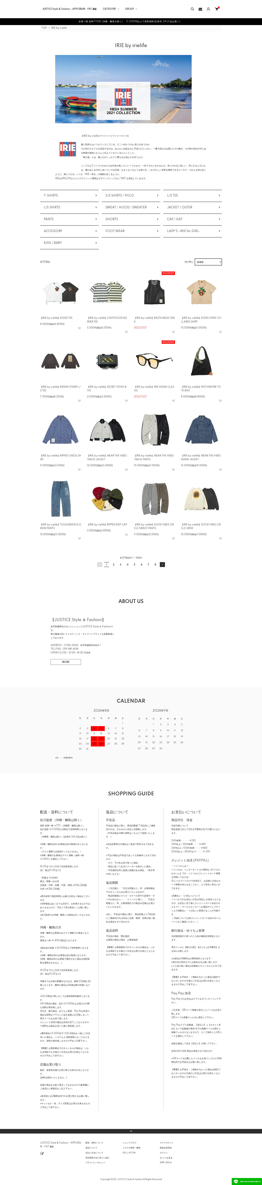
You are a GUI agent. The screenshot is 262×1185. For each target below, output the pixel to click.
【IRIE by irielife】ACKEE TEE (56, 318)
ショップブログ (129, 1143)
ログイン (164, 1153)
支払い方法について (94, 1153)
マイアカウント (167, 1143)
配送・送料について (94, 1143)
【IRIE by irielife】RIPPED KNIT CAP (107, 525)
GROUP (129, 9)
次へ (162, 564)
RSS (125, 1153)
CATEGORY (109, 9)
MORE (65, 662)
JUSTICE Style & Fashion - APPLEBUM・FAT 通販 (69, 9)
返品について (91, 1148)
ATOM (132, 1153)
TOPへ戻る (131, 1131)
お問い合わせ (166, 1162)
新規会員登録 (166, 1148)
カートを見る (166, 1157)
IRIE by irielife (59, 28)
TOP (44, 28)
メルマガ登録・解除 (131, 1148)
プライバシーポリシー (95, 1163)
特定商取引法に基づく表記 (97, 1158)
